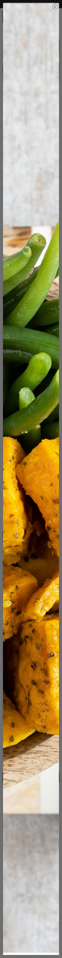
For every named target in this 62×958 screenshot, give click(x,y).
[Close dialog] (55, 7)
